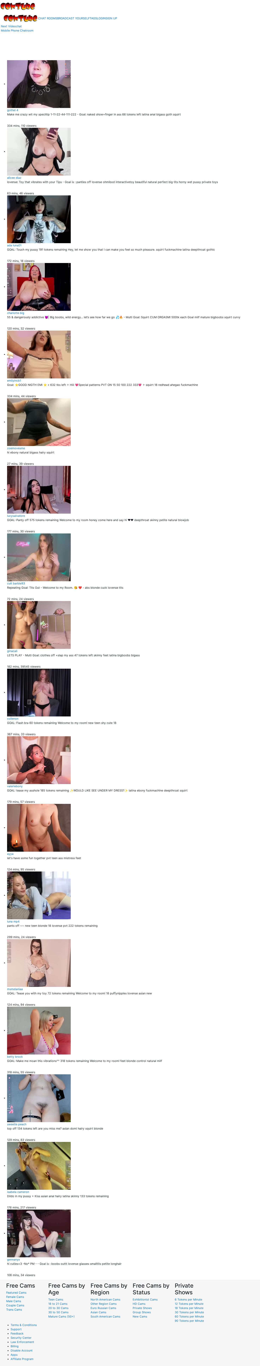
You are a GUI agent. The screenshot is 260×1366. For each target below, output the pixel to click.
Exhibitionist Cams (145, 1299)
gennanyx (13, 1259)
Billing (15, 1346)
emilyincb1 (14, 380)
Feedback (17, 1333)
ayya (10, 854)
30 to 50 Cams (58, 1312)
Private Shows (142, 1308)
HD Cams (139, 1303)
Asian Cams (98, 1312)
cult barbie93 (16, 583)
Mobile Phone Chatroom (17, 30)
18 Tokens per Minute (189, 1308)
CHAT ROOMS (47, 18)
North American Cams (105, 1299)
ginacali (12, 651)
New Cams (140, 1316)
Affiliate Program (22, 1359)
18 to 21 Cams (57, 1303)
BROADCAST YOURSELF (73, 18)
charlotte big (15, 313)
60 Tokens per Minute (189, 1316)
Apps (14, 1354)
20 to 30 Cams (58, 1308)
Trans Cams (14, 1309)
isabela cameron (18, 1192)
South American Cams (105, 1316)
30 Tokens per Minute (189, 1312)
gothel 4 (12, 110)
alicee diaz (14, 177)
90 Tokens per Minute (189, 1320)
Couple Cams (15, 1305)
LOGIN (101, 18)
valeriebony (15, 786)
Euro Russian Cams (103, 1308)
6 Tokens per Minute (188, 1299)
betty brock (15, 1056)
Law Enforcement (22, 1342)
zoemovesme (16, 448)
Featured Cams (16, 1292)
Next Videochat (11, 26)
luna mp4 (13, 921)
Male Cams (13, 1301)
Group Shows (142, 1312)
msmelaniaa (15, 989)
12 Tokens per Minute (189, 1303)
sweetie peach (16, 1124)
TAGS (93, 18)
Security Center (21, 1337)
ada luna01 (14, 245)
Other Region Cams (104, 1303)
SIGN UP (111, 18)
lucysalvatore (16, 516)
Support (16, 1329)
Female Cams (15, 1297)
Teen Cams (55, 1299)
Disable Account (22, 1350)
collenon (12, 718)
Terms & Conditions (24, 1325)
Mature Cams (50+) (61, 1316)
